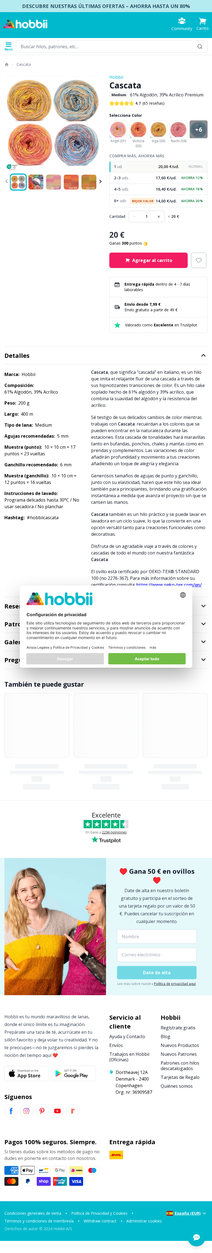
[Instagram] (26, 1110)
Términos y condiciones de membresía (39, 1221)
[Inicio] (6, 64)
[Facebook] (11, 1110)
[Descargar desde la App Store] (26, 1073)
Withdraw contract (100, 1221)
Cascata (24, 64)
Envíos (116, 1045)
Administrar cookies (144, 1221)
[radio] (158, 166)
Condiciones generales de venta (32, 1213)
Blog (165, 1036)
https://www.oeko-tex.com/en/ (169, 585)
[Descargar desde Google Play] (73, 1073)
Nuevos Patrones (179, 1054)
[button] (203, 24)
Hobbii (116, 77)
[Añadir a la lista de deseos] (198, 260)
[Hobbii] (25, 24)
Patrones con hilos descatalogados (180, 1065)
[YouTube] (57, 1110)
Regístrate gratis (178, 1028)
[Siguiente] (96, 122)
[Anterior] (11, 122)
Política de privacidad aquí (175, 983)
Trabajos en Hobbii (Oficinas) (129, 1057)
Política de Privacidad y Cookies (99, 1213)
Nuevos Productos (180, 1045)
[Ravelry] (73, 1110)
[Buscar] (199, 46)
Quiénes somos (177, 1086)
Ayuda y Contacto (127, 1036)
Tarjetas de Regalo (180, 1077)
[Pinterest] (42, 1110)
